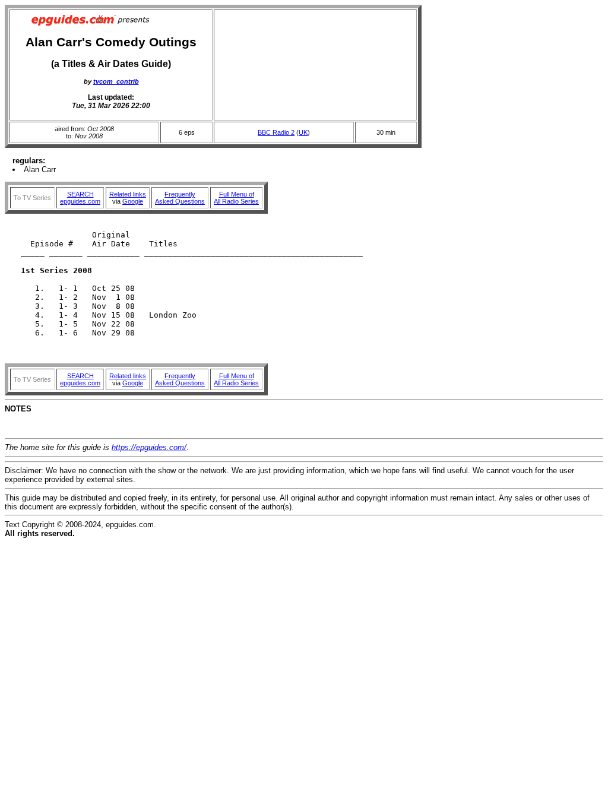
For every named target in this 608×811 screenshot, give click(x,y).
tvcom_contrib (116, 81)
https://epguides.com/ (149, 447)
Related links (127, 194)
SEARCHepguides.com (80, 198)
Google (132, 201)
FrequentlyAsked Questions (180, 198)
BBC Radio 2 (276, 132)
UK (303, 132)
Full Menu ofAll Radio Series (236, 198)
